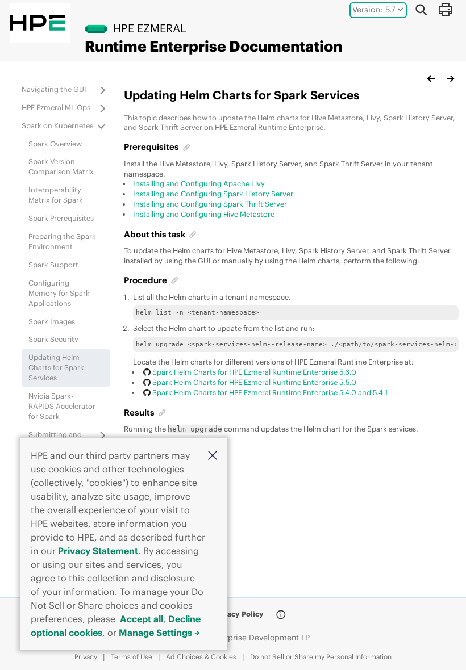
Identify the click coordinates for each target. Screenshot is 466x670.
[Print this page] (445, 9)
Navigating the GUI (54, 89)
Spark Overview (55, 143)
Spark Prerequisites (61, 218)
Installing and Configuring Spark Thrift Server (210, 203)
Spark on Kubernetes (57, 125)
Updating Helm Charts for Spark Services (56, 367)
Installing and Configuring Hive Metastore (203, 214)
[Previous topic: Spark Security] (431, 78)
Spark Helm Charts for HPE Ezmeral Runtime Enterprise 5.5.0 (254, 382)
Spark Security (53, 339)
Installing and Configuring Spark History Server (213, 193)
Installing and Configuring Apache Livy (199, 183)
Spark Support (53, 264)
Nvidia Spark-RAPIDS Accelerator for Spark (61, 406)
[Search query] (421, 9)
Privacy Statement (98, 550)
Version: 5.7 (374, 10)
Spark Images (51, 321)
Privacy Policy (238, 613)
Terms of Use (131, 656)
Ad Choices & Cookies (201, 656)
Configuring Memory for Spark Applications (59, 293)
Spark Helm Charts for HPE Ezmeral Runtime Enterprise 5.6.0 (254, 371)
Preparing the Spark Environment (62, 241)
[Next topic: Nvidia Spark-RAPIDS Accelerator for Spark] (450, 78)
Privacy (85, 656)
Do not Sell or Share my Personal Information (321, 656)
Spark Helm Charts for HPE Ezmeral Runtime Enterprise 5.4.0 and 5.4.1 (269, 392)
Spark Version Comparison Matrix (61, 166)
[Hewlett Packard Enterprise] (37, 22)
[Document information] (280, 615)
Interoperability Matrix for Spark (55, 194)
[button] (212, 455)
